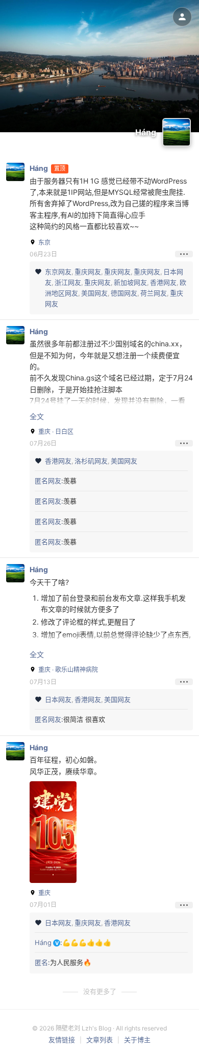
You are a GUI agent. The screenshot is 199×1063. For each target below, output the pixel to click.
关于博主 (137, 1040)
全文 (37, 416)
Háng (39, 168)
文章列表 (99, 1040)
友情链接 (61, 1040)
